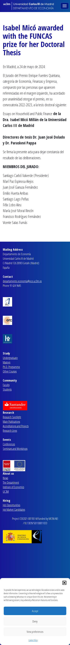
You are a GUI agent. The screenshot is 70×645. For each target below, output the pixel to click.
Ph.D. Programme (11, 367)
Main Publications (11, 422)
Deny (35, 621)
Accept (35, 611)
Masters (6, 362)
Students (7, 389)
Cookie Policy (33, 640)
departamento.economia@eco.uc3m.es (22, 281)
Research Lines (10, 431)
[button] (64, 583)
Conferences (9, 444)
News (5, 478)
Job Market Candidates (14, 510)
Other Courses (10, 371)
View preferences (35, 632)
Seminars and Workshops (15, 449)
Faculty (6, 385)
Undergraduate (10, 358)
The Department (11, 482)
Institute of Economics (13, 487)
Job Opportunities (11, 505)
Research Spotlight (12, 417)
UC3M (6, 491)
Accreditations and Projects (16, 426)
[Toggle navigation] (65, 5)
